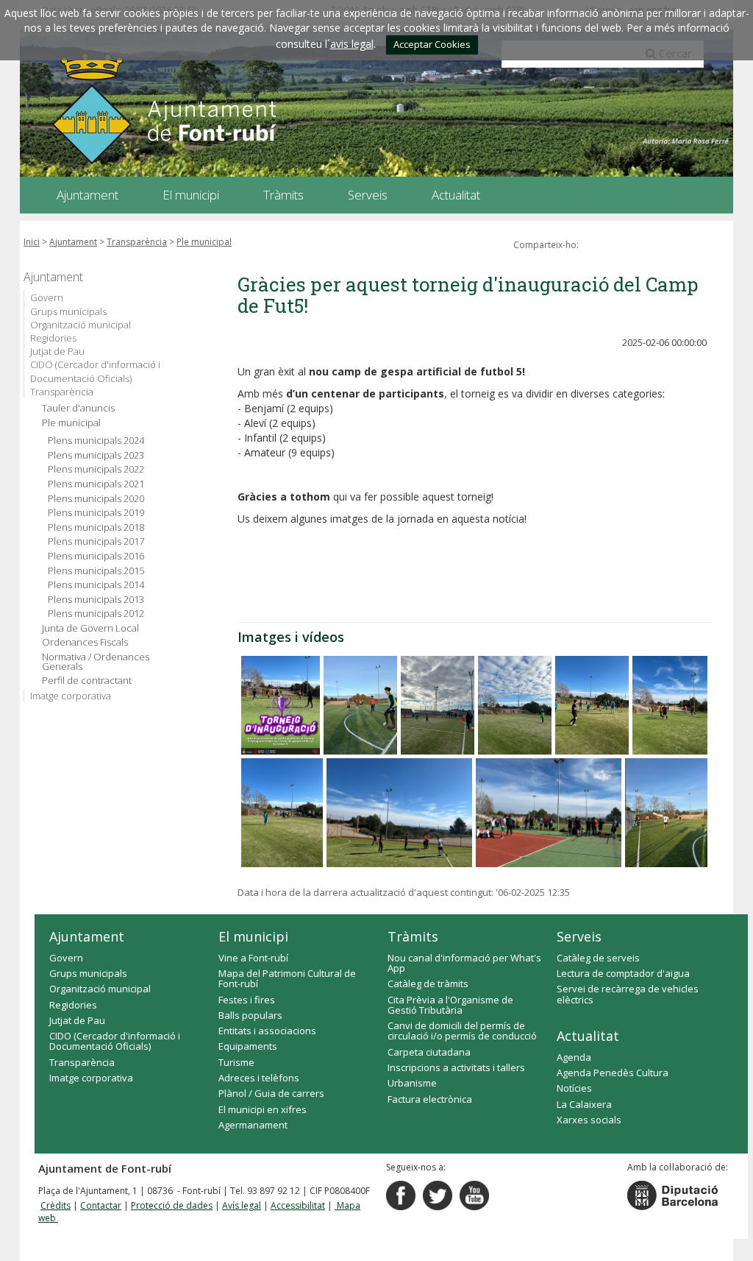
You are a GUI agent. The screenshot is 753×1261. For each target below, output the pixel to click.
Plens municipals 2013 (96, 599)
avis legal (352, 44)
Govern (46, 297)
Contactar (100, 1205)
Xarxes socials (589, 1119)
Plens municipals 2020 (96, 498)
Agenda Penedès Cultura (612, 1072)
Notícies (574, 1088)
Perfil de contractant (87, 680)
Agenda (574, 1057)
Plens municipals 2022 (96, 469)
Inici (32, 242)
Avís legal (241, 1205)
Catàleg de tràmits (428, 983)
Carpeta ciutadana (429, 1052)
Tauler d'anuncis (78, 408)
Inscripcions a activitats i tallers (456, 1067)
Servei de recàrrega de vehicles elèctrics (628, 994)
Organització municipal (80, 324)
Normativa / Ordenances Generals (95, 662)
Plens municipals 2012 (96, 613)
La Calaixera (584, 1104)
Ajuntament (73, 242)
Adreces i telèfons (258, 1077)
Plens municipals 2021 (96, 484)
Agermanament (253, 1124)
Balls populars (250, 1015)
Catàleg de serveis (598, 957)
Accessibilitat (298, 1205)
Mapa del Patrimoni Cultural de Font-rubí (287, 978)
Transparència (137, 242)
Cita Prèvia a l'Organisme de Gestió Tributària (450, 1005)
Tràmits (413, 936)
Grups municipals (68, 311)
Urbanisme (412, 1082)
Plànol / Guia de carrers (271, 1093)
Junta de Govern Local (90, 628)
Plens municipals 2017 (96, 541)
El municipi (253, 936)
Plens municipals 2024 (96, 440)
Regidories (53, 338)
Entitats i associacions (267, 1030)
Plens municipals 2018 (96, 527)
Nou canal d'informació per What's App (464, 963)
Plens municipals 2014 (96, 585)
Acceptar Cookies (432, 44)
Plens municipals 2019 (96, 512)
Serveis (579, 936)
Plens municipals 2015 (96, 571)
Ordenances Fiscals (85, 642)
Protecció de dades (172, 1205)
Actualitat (588, 1036)
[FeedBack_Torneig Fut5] (280, 705)
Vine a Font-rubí (253, 957)
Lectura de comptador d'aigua (623, 973)
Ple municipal (204, 242)
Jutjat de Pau (57, 351)
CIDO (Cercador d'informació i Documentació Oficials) (95, 371)
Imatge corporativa (70, 695)
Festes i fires (246, 999)
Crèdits (55, 1205)
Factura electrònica (430, 1099)
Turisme (236, 1062)
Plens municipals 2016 (96, 556)
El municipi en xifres (262, 1109)
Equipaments (247, 1046)
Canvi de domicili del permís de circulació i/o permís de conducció (462, 1030)
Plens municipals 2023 (96, 455)
